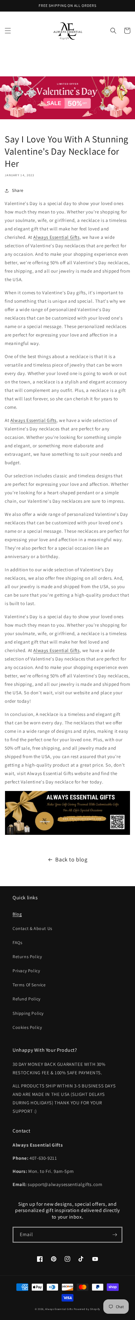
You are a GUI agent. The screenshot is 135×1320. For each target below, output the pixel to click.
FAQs (17, 942)
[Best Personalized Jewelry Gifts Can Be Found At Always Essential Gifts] (67, 835)
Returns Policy (27, 956)
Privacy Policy (26, 970)
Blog (17, 914)
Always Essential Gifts (56, 237)
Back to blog (71, 859)
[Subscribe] (115, 1235)
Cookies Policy (27, 1027)
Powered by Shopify (87, 1309)
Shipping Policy (28, 1013)
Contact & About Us (32, 928)
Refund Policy (26, 999)
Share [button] (18, 190)
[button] (8, 31)
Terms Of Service (29, 985)
